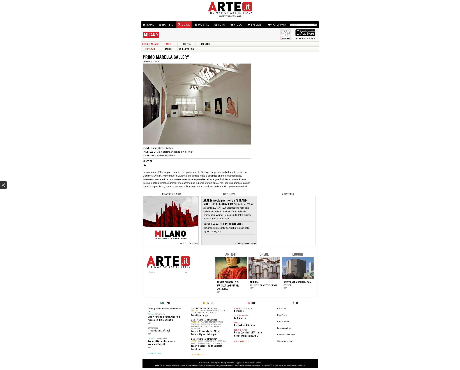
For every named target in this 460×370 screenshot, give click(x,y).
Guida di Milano (150, 44)
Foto (221, 24)
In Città (187, 44)
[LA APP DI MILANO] (170, 244)
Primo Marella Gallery (162, 148)
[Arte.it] (230, 7)
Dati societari (204, 363)
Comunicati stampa (286, 334)
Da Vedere (150, 48)
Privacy (223, 363)
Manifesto (282, 315)
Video (238, 24)
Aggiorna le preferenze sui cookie (248, 363)
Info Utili (205, 44)
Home (150, 24)
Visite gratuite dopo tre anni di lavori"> (164, 314)
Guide (185, 24)
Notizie (167, 24)
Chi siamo (281, 308)
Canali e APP (283, 321)
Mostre (203, 24)
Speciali (256, 24)
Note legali (215, 363)
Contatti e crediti (285, 341)
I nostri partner (284, 328)
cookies (231, 363)
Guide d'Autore (186, 48)
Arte (168, 44)
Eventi (168, 48)
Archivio (279, 24)
